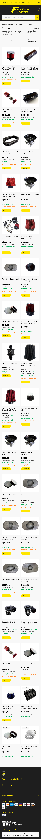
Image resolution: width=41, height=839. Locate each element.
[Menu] (3, 10)
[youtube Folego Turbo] (11, 785)
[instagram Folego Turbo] (2, 785)
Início (3, 24)
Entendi (31, 835)
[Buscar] (37, 17)
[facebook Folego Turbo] (7, 785)
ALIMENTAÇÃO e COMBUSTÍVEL (16, 24)
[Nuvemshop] (10, 830)
